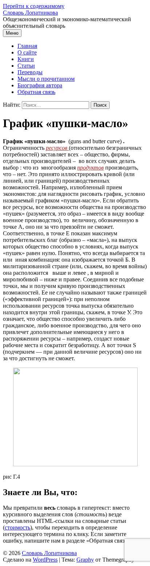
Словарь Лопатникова (30, 13)
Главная (27, 46)
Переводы (30, 72)
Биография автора (39, 85)
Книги (25, 59)
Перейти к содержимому (33, 6)
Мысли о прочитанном (46, 79)
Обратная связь (36, 92)
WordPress (45, 559)
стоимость (17, 527)
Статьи (26, 65)
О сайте (27, 52)
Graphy (85, 559)
